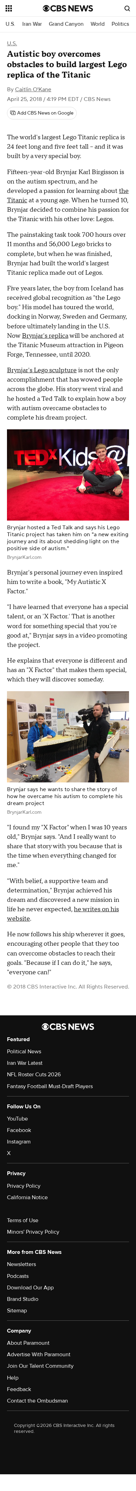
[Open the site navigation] (24, 8)
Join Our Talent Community (40, 1366)
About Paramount (28, 1343)
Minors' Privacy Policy (33, 1232)
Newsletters (21, 1264)
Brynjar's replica (45, 336)
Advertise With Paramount (38, 1354)
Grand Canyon (66, 24)
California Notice (27, 1197)
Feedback (19, 1389)
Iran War (32, 24)
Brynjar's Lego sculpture (42, 370)
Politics (120, 24)
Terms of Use (22, 1220)
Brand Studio (22, 1299)
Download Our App (30, 1287)
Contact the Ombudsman (37, 1401)
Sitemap (17, 1310)
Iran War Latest (25, 1063)
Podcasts (18, 1276)
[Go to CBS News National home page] (68, 8)
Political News (24, 1051)
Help (12, 1378)
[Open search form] (127, 8)
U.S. (10, 24)
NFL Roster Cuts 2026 (34, 1074)
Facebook (19, 1130)
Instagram (19, 1142)
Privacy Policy (23, 1186)
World (98, 24)
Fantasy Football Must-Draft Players (50, 1086)
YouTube (17, 1119)
